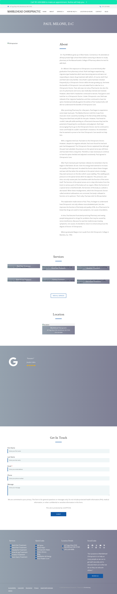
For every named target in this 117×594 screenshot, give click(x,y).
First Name (11, 448)
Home (44, 11)
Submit (58, 514)
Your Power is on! (43, 559)
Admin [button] (10, 591)
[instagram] (104, 548)
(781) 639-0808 (105, 6)
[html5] (96, 548)
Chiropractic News (43, 550)
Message (10, 484)
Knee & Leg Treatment (19, 552)
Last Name (11, 457)
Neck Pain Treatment (19, 548)
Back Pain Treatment (19, 545)
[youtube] (100, 545)
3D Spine (40, 545)
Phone (9, 475)
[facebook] (92, 545)
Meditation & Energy (44, 556)
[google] (88, 545)
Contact (99, 11)
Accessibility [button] (12, 588)
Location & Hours (86, 11)
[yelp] (96, 545)
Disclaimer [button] (29, 588)
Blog (106, 11)
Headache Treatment (19, 550)
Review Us (95, 576)
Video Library (41, 552)
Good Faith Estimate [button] (47, 588)
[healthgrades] (104, 545)
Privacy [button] (36, 588)
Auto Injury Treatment (19, 557)
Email (9, 466)
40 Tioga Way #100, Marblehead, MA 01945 (20, 6)
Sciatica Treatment (18, 555)
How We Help (71, 11)
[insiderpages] (92, 548)
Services (60, 11)
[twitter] (100, 548)
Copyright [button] (21, 588)
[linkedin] (88, 548)
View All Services (58, 295)
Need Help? (41, 548)
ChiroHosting (87, 587)
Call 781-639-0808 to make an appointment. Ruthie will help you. (58, 2)
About (52, 11)
